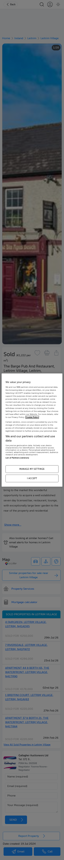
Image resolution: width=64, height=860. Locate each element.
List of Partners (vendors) (17, 458)
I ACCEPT (32, 478)
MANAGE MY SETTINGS (32, 469)
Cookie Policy (32, 417)
